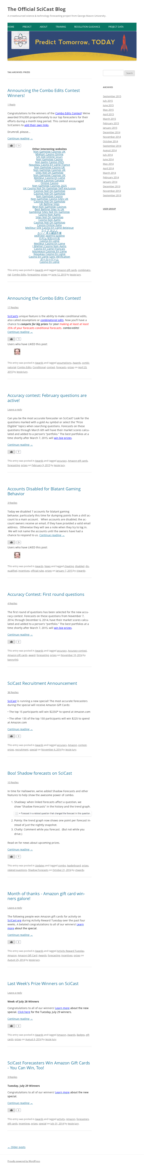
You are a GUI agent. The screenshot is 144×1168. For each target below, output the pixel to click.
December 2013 (111, 186)
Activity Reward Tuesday (70, 951)
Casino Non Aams (49, 214)
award (31, 655)
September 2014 (112, 146)
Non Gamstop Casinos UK (49, 151)
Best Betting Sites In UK (49, 209)
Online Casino (49, 183)
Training (61, 26)
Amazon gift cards (67, 270)
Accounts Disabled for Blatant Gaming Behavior (44, 491)
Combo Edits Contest (68, 113)
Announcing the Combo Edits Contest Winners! (44, 92)
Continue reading (20, 138)
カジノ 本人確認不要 (49, 233)
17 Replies (13, 307)
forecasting (33, 274)
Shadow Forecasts (38, 870)
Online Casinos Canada (49, 180)
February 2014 (111, 177)
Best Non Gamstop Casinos (49, 206)
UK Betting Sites (49, 204)
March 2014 (109, 173)
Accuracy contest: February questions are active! (47, 397)
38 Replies (13, 692)
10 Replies (13, 782)
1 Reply (12, 104)
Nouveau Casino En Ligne (49, 254)
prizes (44, 274)
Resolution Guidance (87, 26)
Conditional (39, 367)
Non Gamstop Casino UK (49, 167)
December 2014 (111, 132)
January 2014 (110, 182)
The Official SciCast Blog (37, 9)
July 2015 (108, 100)
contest (51, 367)
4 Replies (12, 603)
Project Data (116, 26)
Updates (39, 865)
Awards (39, 270)
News (47, 566)
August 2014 (110, 150)
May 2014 (108, 164)
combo (62, 865)
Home (11, 26)
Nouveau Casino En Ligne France (49, 164)
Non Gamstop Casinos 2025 (49, 185)
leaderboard (74, 865)
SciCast (12, 701)
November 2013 (112, 191)
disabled (79, 566)
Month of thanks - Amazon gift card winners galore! (46, 896)
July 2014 (108, 155)
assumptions (64, 362)
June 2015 (108, 105)
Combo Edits (19, 274)
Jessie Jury (75, 274)
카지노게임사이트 (49, 238)
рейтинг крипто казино (49, 235)
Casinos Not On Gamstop (49, 191)
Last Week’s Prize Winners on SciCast (43, 983)
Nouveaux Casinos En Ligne (49, 251)
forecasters (82, 1119)
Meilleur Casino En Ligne (49, 178)
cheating (69, 566)
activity (61, 1119)
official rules (37, 570)
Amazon (72, 745)
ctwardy (81, 570)
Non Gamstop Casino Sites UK (49, 199)
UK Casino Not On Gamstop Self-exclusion (49, 188)
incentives (24, 570)
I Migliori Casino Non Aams (49, 246)
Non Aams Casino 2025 (49, 162)
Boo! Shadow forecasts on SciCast (40, 773)
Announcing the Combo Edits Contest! (44, 298)
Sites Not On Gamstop (49, 172)
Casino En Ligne (49, 241)
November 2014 (112, 136)
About (43, 26)
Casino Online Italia (49, 225)
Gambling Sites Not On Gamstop (49, 212)
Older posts (17, 1147)
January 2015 (110, 127)
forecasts (61, 367)
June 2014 (108, 159)
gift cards (13, 1123)
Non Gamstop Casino (49, 159)
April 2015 (108, 114)
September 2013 (112, 195)
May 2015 (108, 109)
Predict (27, 26)
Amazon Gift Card (27, 955)
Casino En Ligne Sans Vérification (49, 256)
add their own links (36, 125)
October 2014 (110, 141)
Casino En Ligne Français (49, 249)
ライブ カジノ (49, 230)
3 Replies (12, 502)
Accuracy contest (77, 650)
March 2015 (109, 118)
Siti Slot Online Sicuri (49, 157)
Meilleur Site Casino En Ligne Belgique (49, 228)
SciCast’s (13, 316)
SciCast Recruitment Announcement (42, 683)
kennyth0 (13, 659)
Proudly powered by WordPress (24, 1161)
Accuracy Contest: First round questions (46, 594)
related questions (17, 870)
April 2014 (108, 168)
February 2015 (111, 123)
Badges (81, 1034)
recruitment (21, 749)
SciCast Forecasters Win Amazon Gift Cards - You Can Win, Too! (49, 1065)
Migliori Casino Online (49, 154)
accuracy (62, 460)
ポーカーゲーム (49, 259)
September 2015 (112, 96)
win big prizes (63, 438)
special (33, 749)
